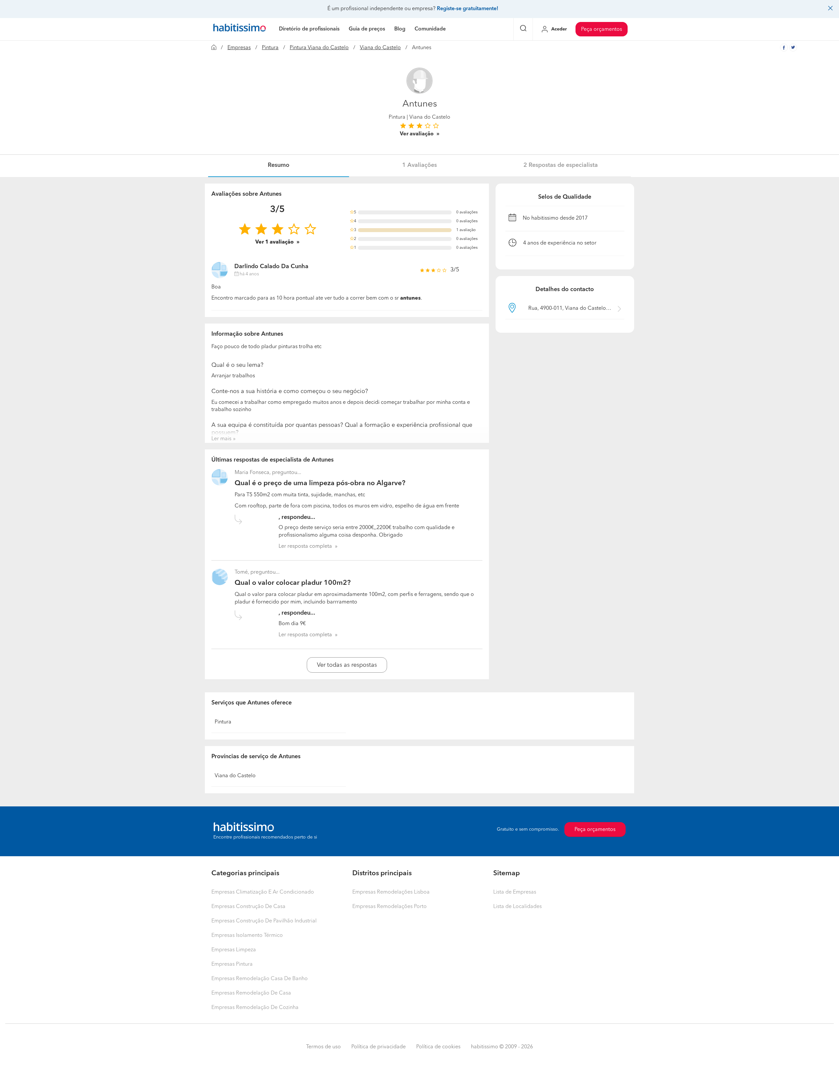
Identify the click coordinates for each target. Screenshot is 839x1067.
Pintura (270, 47)
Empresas (239, 47)
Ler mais (221, 439)
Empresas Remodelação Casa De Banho (259, 978)
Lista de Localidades (517, 906)
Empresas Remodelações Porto (389, 906)
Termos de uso (323, 1047)
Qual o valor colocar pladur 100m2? (293, 583)
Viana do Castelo (380, 47)
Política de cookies (438, 1047)
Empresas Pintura (232, 964)
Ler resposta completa (305, 546)
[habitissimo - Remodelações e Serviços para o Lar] (239, 29)
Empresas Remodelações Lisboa (391, 892)
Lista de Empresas (514, 892)
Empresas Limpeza (233, 950)
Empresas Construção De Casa (248, 906)
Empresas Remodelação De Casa (251, 993)
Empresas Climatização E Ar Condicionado (262, 892)
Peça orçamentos (601, 29)
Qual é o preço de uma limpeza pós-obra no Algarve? (320, 483)
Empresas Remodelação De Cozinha (255, 1007)
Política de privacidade (378, 1047)
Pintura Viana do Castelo (319, 47)
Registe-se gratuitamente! (467, 8)
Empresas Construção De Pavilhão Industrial (264, 921)
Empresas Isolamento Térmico (247, 935)
